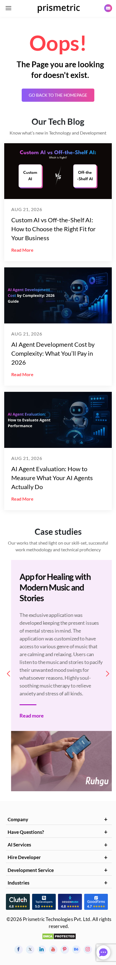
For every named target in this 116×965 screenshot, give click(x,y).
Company (18, 819)
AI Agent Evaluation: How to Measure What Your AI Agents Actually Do (52, 477)
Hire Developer (24, 857)
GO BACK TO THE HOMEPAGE (58, 95)
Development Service (31, 870)
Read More (22, 250)
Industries (18, 883)
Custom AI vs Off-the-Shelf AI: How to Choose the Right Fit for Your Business (53, 229)
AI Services (19, 845)
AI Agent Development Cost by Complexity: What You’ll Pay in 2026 (53, 353)
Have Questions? (26, 832)
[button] (107, 674)
